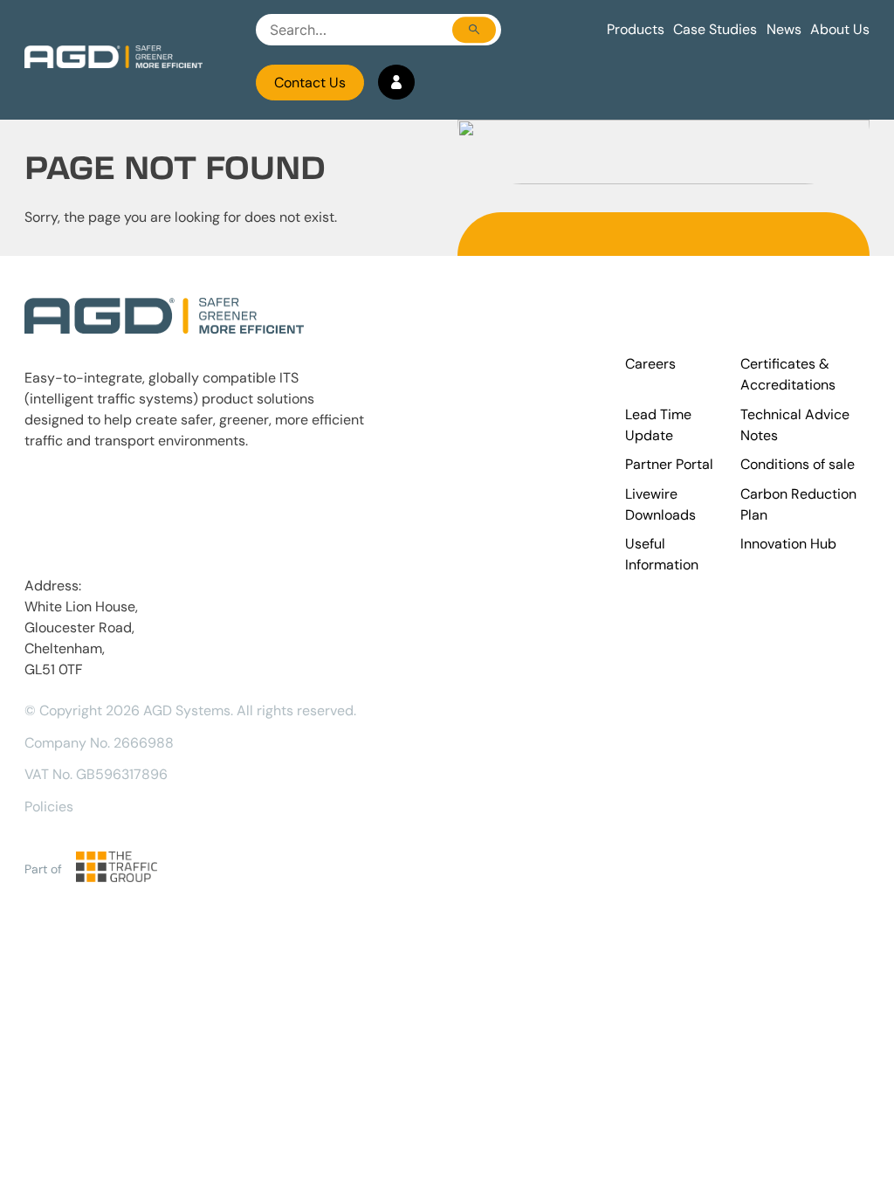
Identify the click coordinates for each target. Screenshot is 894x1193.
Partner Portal (669, 464)
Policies (48, 806)
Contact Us (310, 82)
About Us (840, 29)
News (784, 29)
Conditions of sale (797, 464)
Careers (650, 364)
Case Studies (715, 29)
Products (635, 29)
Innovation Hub (788, 543)
